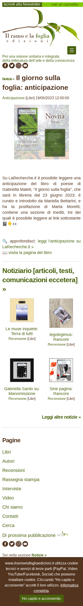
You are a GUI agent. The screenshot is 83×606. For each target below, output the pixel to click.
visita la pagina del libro (30, 252)
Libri (6, 451)
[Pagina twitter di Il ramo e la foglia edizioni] (12, 67)
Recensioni (13, 470)
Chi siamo (12, 507)
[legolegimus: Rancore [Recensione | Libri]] (61, 329)
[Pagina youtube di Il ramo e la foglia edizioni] (25, 67)
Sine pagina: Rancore (61, 391)
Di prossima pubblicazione (29, 535)
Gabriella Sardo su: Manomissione (22, 391)
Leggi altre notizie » (61, 417)
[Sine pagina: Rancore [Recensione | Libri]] (61, 383)
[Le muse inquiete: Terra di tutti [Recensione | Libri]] (22, 323)
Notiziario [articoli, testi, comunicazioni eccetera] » (39, 280)
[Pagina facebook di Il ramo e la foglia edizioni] (5, 67)
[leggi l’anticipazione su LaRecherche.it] (41, 160)
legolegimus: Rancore (61, 337)
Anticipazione (13, 98)
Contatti (10, 516)
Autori (8, 461)
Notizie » (8, 79)
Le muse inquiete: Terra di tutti (22, 331)
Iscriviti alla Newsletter (22, 4)
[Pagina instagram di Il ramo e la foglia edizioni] (18, 67)
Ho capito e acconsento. (41, 598)
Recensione (18, 339)
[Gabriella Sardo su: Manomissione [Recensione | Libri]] (22, 383)
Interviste (11, 488)
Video (8, 497)
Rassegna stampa (20, 479)
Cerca (8, 525)
